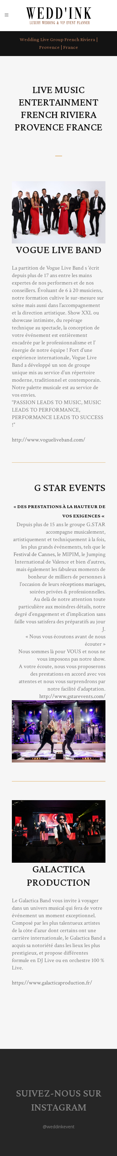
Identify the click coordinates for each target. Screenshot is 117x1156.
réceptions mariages (82, 584)
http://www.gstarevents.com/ (72, 696)
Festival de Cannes (34, 554)
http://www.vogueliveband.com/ (48, 439)
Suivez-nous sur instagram (58, 1100)
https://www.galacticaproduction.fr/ (52, 982)
